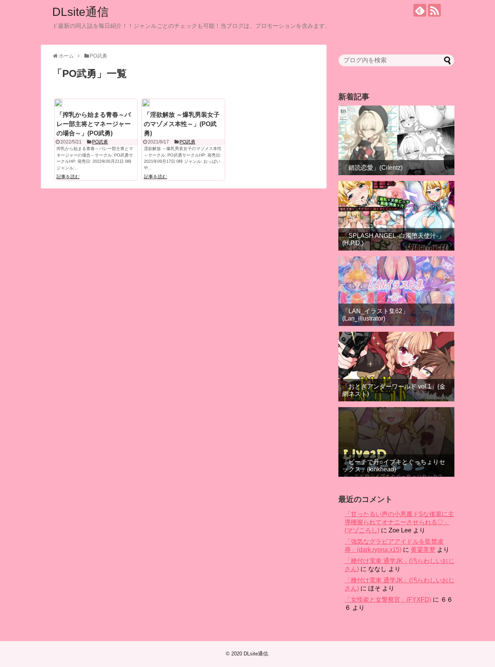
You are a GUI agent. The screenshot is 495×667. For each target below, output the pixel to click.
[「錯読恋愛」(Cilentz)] (396, 140)
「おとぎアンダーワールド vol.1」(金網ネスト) (394, 390)
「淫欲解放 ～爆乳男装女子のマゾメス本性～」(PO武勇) (182, 123)
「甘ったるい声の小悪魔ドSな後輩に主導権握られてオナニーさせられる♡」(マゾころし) (399, 522)
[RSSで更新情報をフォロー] (434, 10)
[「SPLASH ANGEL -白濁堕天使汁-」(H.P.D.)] (396, 216)
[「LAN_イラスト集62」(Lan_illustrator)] (396, 291)
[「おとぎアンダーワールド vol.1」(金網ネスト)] (396, 366)
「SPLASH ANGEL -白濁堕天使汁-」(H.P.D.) (393, 239)
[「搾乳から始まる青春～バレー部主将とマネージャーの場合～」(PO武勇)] (58, 103)
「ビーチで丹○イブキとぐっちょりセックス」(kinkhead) (393, 466)
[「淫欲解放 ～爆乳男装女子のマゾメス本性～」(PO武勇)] (146, 103)
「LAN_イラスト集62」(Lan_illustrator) (375, 315)
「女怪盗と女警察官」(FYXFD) (388, 599)
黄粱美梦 (423, 549)
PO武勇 (100, 142)
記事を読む (68, 176)
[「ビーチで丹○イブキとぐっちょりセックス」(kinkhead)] (396, 442)
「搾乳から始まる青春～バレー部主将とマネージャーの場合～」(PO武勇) (93, 123)
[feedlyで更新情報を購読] (419, 10)
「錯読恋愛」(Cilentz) (372, 167)
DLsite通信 (80, 11)
